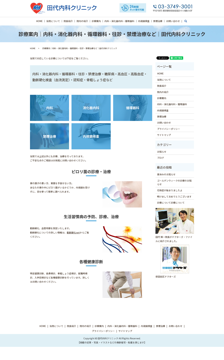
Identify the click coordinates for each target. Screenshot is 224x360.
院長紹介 (68, 21)
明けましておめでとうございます (174, 196)
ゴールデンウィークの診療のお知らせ (174, 182)
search (187, 22)
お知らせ (161, 151)
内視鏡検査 (144, 21)
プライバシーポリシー (168, 128)
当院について (53, 21)
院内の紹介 (82, 21)
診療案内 (96, 21)
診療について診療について (171, 202)
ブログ (160, 157)
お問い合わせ (173, 21)
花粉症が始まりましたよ (169, 190)
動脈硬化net (73, 232)
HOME (39, 21)
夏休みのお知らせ (166, 174)
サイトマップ (164, 135)
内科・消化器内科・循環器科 (119, 21)
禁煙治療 (157, 21)
